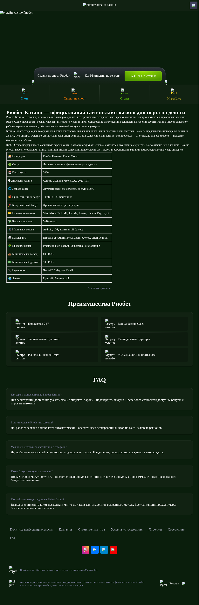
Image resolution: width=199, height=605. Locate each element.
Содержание (176, 529)
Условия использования (126, 529)
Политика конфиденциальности (31, 529)
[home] (99, 5)
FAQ (13, 538)
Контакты (65, 529)
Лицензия (155, 529)
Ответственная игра (91, 529)
